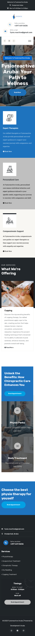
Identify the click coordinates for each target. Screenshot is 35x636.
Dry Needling (7, 570)
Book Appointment (14, 393)
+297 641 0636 (21, 26)
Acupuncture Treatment (11, 561)
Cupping (8, 310)
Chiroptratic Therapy (10, 565)
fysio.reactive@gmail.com (21, 32)
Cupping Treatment (9, 574)
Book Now (17, 92)
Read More (9, 347)
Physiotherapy (7, 557)
